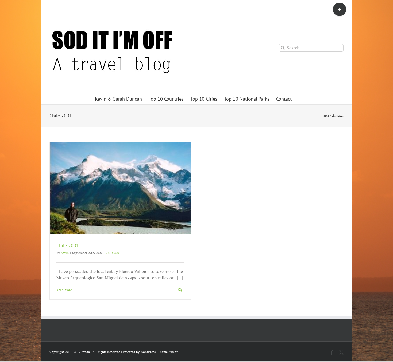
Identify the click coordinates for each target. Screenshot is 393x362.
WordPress (148, 352)
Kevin (65, 253)
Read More (64, 290)
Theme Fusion (168, 352)
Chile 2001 (67, 245)
